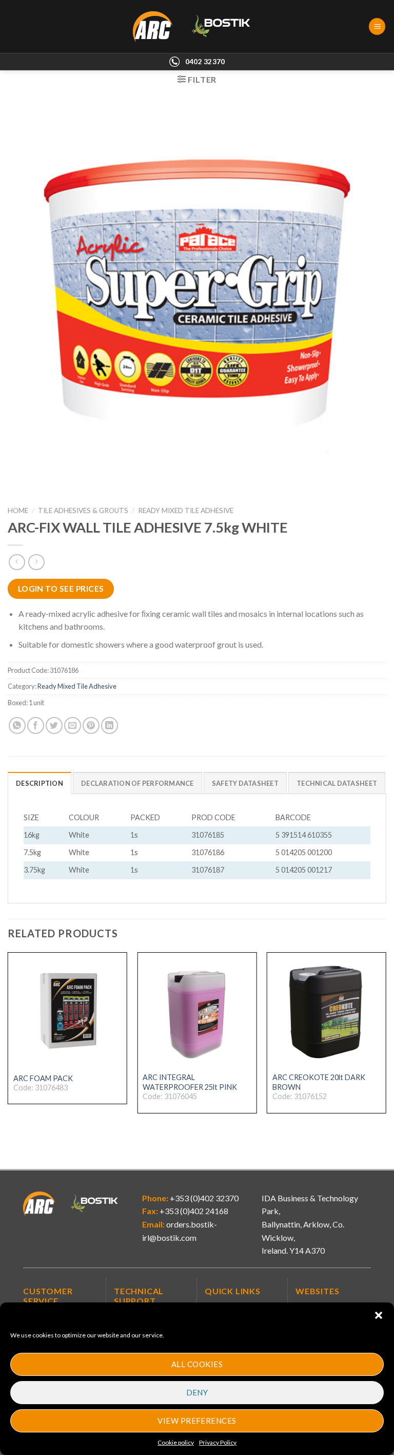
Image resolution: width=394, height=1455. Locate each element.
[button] (378, 1315)
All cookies (197, 1364)
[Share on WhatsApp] (17, 725)
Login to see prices (61, 588)
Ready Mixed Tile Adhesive (185, 510)
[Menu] (377, 26)
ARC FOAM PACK (43, 1078)
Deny (197, 1392)
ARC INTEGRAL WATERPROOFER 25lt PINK (190, 1082)
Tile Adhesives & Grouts (83, 510)
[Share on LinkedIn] (109, 725)
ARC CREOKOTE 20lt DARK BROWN (318, 1082)
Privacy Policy (218, 1442)
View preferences (196, 1420)
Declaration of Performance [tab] (137, 783)
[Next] (385, 1041)
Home (18, 510)
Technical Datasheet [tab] (337, 783)
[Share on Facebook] (35, 725)
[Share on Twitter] (54, 725)
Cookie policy (175, 1442)
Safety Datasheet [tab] (245, 783)
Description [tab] (39, 783)
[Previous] (8, 1041)
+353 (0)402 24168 (193, 1211)
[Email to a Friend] (72, 725)
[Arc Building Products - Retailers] (197, 26)
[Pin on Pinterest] (91, 725)
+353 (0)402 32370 (203, 1198)
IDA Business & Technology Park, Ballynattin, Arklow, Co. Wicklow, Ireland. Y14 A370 (310, 1224)
